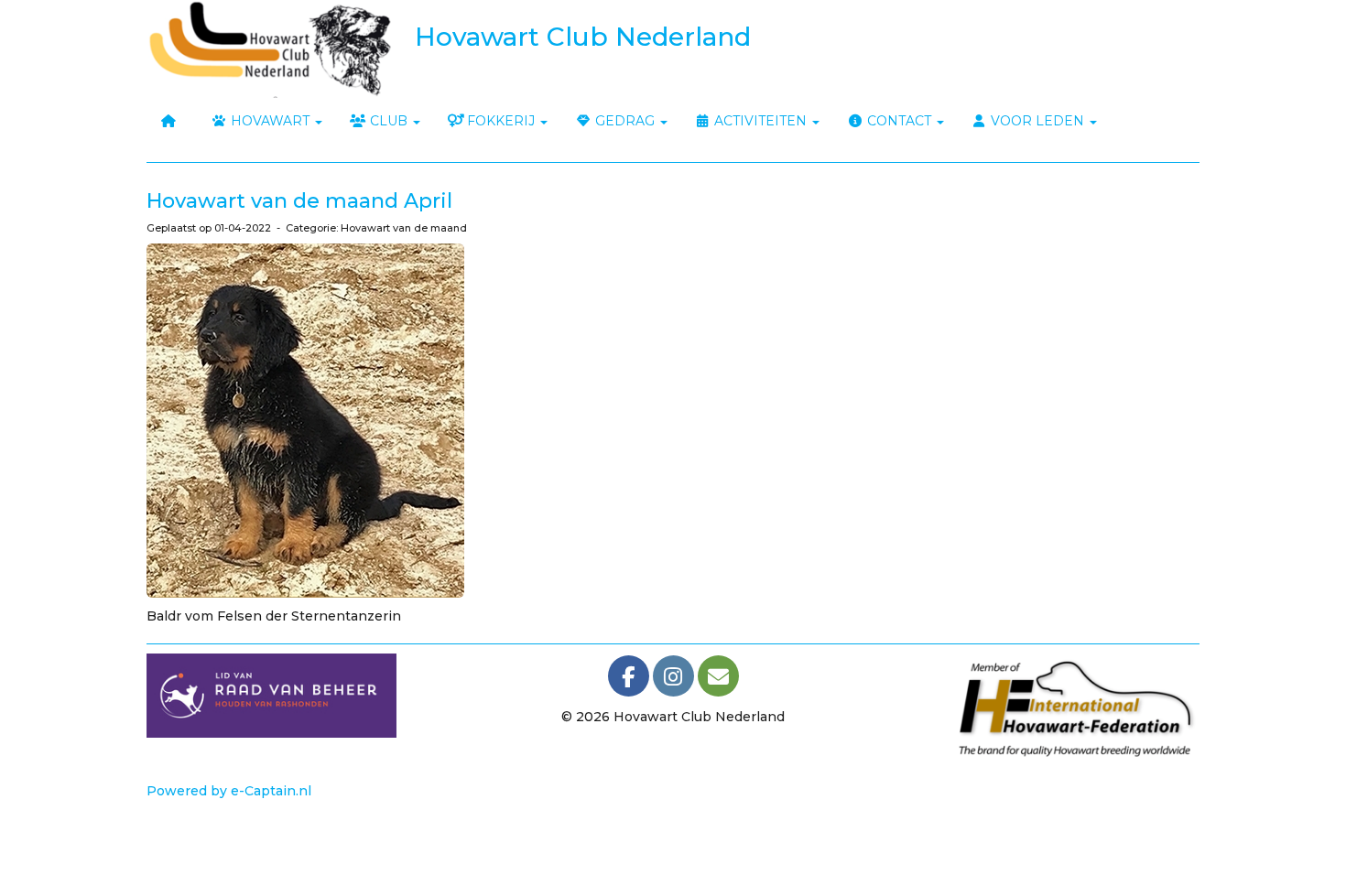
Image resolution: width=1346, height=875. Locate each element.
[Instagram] (673, 680)
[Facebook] (628, 680)
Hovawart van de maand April (299, 201)
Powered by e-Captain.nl (229, 791)
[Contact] (718, 680)
